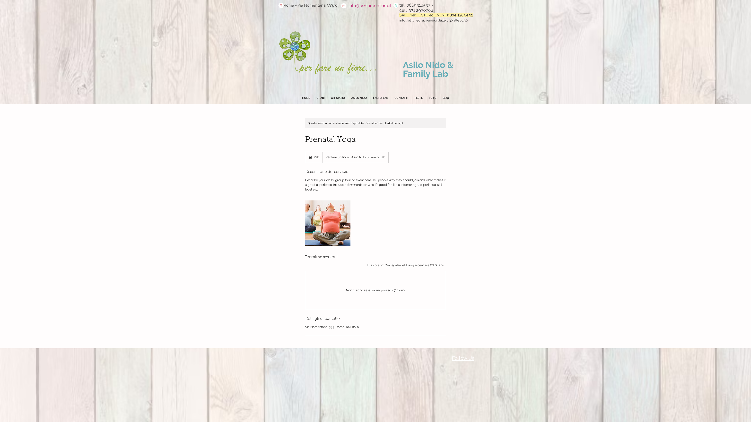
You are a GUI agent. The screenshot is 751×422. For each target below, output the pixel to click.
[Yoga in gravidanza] (327, 223)
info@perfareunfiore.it (370, 5)
